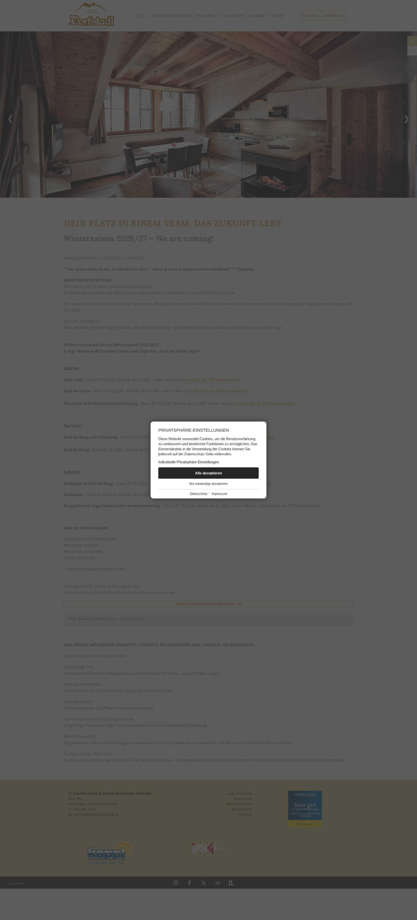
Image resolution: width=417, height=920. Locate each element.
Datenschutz (199, 494)
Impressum (219, 494)
